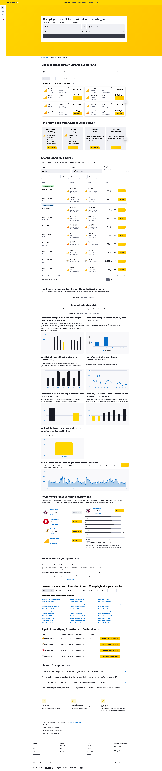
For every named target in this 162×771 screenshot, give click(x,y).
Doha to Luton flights (47, 620)
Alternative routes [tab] (48, 590)
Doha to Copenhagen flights (77, 615)
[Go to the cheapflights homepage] (12, 2)
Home (42, 57)
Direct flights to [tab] (60, 590)
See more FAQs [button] (71, 579)
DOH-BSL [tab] (91, 297)
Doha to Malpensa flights (48, 601)
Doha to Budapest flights (48, 613)
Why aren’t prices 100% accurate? (52, 733)
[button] (3, 2)
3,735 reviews (54, 514)
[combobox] (46, 22)
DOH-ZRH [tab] (76, 297)
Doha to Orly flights (103, 599)
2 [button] (111, 279)
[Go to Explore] (3, 15)
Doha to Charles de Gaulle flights (51, 599)
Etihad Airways (54, 528)
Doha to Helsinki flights (104, 620)
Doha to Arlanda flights (104, 618)
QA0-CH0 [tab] (72, 313)
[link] (52, 147)
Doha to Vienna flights (104, 608)
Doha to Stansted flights (76, 611)
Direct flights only (76, 22)
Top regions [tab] (112, 590)
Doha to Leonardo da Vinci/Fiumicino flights (110, 604)
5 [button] (122, 279)
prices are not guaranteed (75, 722)
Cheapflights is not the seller (51, 727)
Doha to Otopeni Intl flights (77, 620)
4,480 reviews (54, 524)
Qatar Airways (54, 509)
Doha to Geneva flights (48, 608)
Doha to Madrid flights (76, 601)
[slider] (127, 172)
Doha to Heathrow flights (77, 599)
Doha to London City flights (77, 618)
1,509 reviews (54, 533)
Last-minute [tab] (67, 78)
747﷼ (99, 19)
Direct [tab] (59, 78)
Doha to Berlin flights (104, 613)
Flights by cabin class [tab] (74, 590)
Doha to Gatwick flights (48, 615)
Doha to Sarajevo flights (48, 618)
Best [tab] (53, 78)
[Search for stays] (3, 11)
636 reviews (53, 543)
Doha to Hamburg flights (105, 623)
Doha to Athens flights (104, 606)
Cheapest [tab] (45, 78)
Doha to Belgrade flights (48, 623)
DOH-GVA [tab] (84, 297)
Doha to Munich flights (48, 604)
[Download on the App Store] (118, 750)
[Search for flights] (3, 7)
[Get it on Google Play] (118, 746)
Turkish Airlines (54, 519)
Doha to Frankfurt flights (105, 601)
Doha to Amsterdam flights (77, 606)
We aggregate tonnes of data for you (53, 730)
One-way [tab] (76, 78)
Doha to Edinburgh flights (105, 611)
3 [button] (114, 279)
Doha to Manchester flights (105, 615)
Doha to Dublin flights (48, 611)
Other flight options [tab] (88, 590)
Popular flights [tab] (101, 590)
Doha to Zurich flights (76, 608)
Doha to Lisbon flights (76, 613)
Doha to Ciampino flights (77, 623)
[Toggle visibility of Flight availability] (107, 350)
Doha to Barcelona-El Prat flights (50, 606)
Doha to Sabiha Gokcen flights (78, 604)
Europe (47, 57)
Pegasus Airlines (54, 538)
